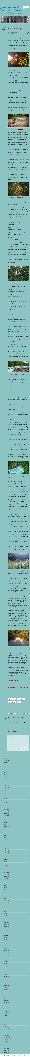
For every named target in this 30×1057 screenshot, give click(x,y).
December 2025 (6, 785)
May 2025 (5, 800)
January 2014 (6, 1048)
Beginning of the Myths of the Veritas (15, 683)
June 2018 (5, 965)
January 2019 (6, 950)
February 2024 (6, 826)
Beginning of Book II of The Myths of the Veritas (18, 687)
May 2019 (5, 941)
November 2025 (6, 787)
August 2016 (6, 1013)
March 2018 (6, 972)
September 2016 (7, 1011)
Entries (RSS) (6, 760)
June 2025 (5, 798)
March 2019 (6, 946)
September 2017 (7, 985)
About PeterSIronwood (6, 3)
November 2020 (6, 902)
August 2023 (6, 833)
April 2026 (5, 776)
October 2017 (6, 983)
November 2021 (6, 876)
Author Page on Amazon (13, 680)
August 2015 (6, 1039)
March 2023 (6, 841)
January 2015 (6, 1043)
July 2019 (5, 937)
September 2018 (7, 959)
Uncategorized (11, 33)
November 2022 (6, 850)
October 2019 (6, 930)
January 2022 (6, 872)
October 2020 (6, 904)
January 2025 (6, 809)
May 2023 (5, 837)
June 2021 (5, 887)
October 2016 (6, 1009)
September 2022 (7, 854)
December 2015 (6, 1030)
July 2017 (5, 989)
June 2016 (5, 1017)
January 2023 (6, 846)
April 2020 (5, 917)
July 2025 (5, 796)
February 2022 (6, 870)
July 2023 (5, 835)
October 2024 (6, 815)
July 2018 (5, 963)
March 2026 (6, 778)
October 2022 (6, 852)
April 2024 (5, 822)
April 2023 (5, 839)
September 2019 (7, 933)
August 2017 (6, 987)
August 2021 (6, 883)
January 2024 (6, 828)
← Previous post (11, 713)
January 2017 (6, 1002)
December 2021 (6, 874)
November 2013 (6, 1052)
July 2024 (5, 820)
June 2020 (5, 913)
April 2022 (5, 865)
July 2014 (5, 1046)
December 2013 (6, 1050)
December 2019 (6, 926)
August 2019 (6, 935)
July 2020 (5, 911)
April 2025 (5, 802)
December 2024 (6, 811)
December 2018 (6, 952)
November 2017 (6, 980)
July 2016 (5, 1015)
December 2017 (6, 978)
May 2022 (5, 863)
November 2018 (6, 954)
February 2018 (6, 974)
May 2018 (5, 967)
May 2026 (5, 774)
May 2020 (5, 915)
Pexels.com (20, 129)
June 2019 (5, 939)
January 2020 (6, 924)
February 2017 (6, 1000)
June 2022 (5, 861)
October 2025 (6, 789)
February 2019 (6, 948)
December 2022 (6, 848)
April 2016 (5, 1022)
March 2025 (6, 804)
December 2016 (6, 1004)
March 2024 (6, 824)
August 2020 (6, 909)
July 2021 (5, 885)
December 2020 (6, 900)
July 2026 (5, 770)
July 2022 (5, 859)
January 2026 (6, 783)
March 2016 (6, 1024)
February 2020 (6, 922)
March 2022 (6, 867)
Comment (24, 748)
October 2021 (6, 878)
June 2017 (5, 991)
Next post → (25, 713)
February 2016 (6, 1026)
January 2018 (6, 976)
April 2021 (5, 891)
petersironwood (10, 7)
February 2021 (6, 896)
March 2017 (6, 998)
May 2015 (5, 1041)
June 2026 (5, 772)
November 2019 (6, 928)
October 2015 (6, 1035)
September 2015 (7, 1037)
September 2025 (7, 791)
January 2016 (6, 1028)
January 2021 (6, 898)
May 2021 (5, 889)
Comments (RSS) (7, 762)
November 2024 (6, 813)
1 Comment (27, 33)
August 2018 (6, 961)
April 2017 (5, 996)
